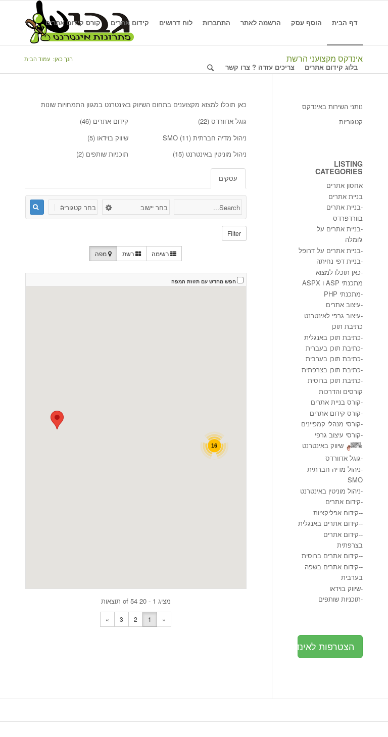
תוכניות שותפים (107, 154)
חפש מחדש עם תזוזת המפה (203, 281)
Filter (234, 233)
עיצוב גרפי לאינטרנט (332, 315)
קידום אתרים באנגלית (328, 523)
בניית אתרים (345, 196)
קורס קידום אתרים (335, 413)
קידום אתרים (110, 121)
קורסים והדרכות (341, 391)
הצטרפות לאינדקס (326, 646)
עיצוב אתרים (343, 304)
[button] (57, 420)
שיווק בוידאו (112, 137)
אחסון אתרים (344, 185)
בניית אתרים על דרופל (330, 250)
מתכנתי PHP (342, 294)
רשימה (161, 253)
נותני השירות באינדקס (332, 106)
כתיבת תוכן (347, 326)
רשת (128, 253)
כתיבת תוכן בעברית (333, 348)
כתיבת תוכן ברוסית (334, 380)
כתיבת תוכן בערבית (333, 358)
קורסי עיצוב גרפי (338, 434)
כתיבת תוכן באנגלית (332, 337)
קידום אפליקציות (336, 512)
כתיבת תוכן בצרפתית (331, 369)
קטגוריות (351, 121)
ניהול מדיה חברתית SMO (205, 137)
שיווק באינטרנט (323, 445)
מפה (101, 253)
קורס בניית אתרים (336, 402)
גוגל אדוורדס (229, 121)
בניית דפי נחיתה (338, 261)
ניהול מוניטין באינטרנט (216, 154)
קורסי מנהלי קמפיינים (331, 423)
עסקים (228, 178)
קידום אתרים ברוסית (330, 555)
